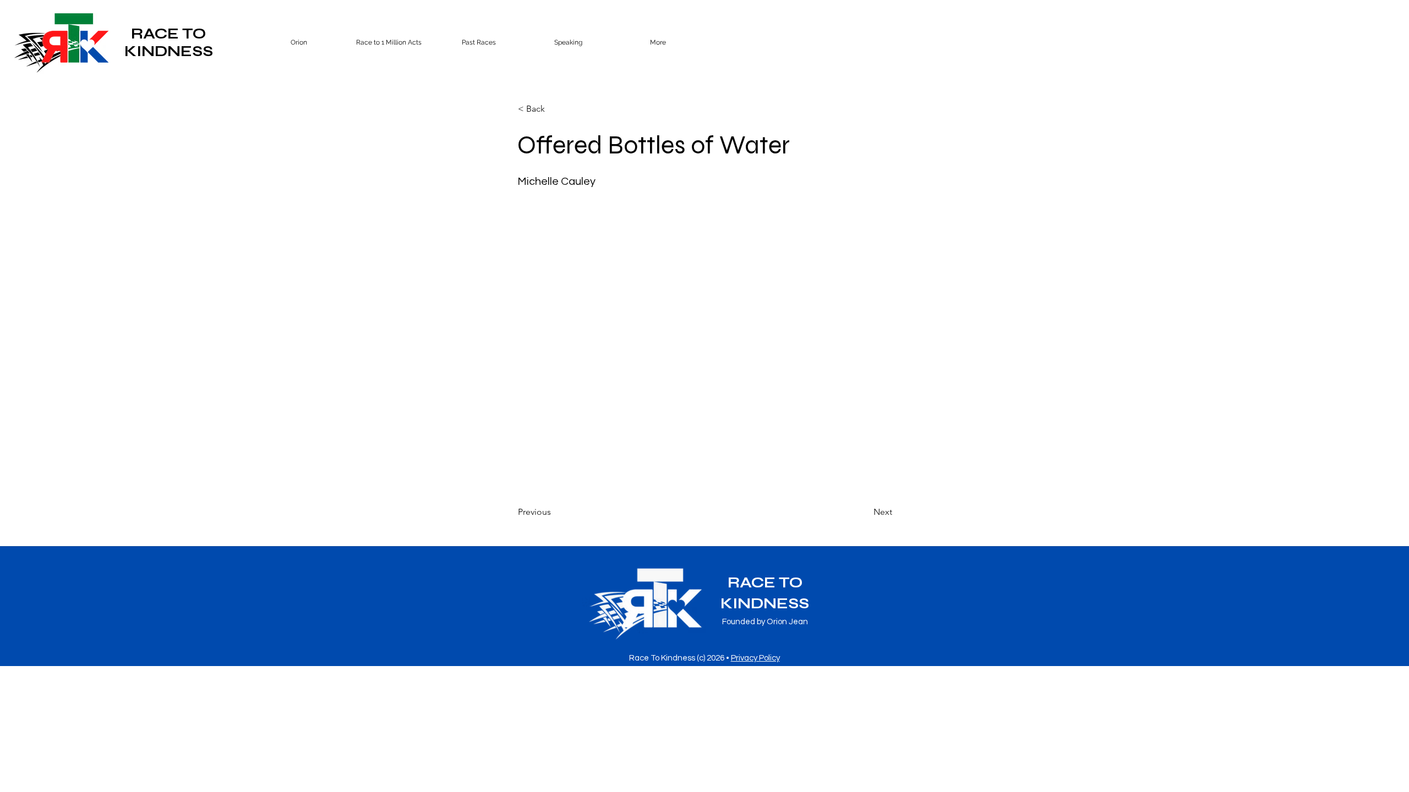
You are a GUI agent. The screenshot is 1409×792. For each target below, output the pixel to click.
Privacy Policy (755, 658)
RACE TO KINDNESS (168, 42)
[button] (478, 42)
